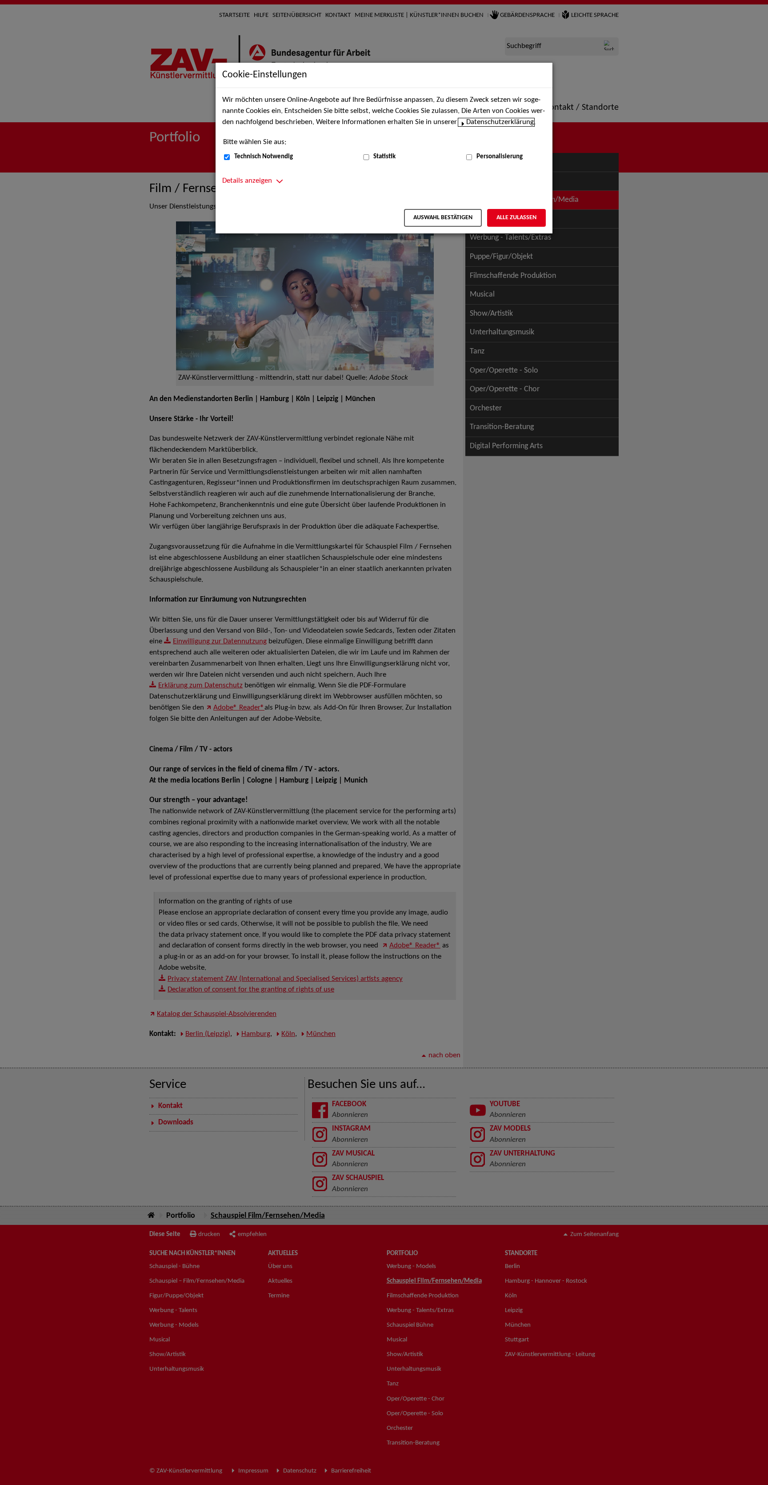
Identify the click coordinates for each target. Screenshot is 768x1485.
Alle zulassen (516, 217)
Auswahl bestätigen (442, 217)
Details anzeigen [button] (247, 181)
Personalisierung (499, 156)
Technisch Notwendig (263, 156)
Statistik (384, 156)
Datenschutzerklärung (500, 122)
